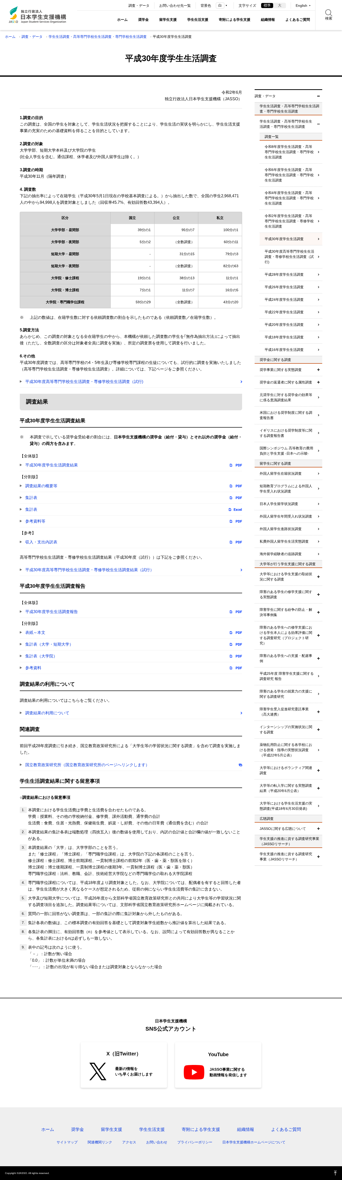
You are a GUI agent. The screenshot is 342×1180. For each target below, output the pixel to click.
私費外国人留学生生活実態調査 (284, 541)
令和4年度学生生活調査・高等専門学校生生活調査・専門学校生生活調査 (289, 198)
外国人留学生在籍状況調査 (281, 473)
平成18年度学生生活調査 (284, 337)
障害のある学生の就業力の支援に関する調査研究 (286, 694)
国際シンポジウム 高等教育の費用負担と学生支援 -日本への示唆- (286, 450)
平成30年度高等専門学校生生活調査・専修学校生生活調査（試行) (84, 381)
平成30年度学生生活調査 (284, 239)
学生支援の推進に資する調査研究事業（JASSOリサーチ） (286, 856)
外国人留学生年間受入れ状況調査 (286, 516)
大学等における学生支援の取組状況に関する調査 (286, 576)
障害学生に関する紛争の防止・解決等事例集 (286, 612)
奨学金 (143, 20)
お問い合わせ (156, 1142)
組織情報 (268, 20)
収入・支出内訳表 (41, 542)
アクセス (129, 1142)
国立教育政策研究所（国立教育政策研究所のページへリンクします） (87, 765)
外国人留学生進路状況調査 (281, 529)
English (301, 6)
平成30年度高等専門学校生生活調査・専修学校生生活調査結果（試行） (89, 570)
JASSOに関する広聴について (283, 829)
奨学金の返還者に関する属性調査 (286, 382)
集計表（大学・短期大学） (49, 644)
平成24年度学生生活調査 (284, 300)
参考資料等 (35, 521)
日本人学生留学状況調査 (279, 504)
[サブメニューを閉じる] (318, 96)
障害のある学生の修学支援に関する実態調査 (286, 594)
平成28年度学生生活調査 (284, 274)
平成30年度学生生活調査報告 (51, 612)
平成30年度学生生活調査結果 (51, 465)
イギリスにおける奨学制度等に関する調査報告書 (286, 433)
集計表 (31, 498)
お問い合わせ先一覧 (175, 6)
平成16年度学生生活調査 (284, 350)
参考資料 (33, 668)
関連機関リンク (100, 1142)
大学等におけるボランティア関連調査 (286, 770)
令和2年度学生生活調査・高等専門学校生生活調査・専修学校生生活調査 (289, 221)
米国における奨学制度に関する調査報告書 (286, 415)
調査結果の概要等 (41, 486)
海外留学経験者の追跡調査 (281, 554)
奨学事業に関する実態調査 (281, 370)
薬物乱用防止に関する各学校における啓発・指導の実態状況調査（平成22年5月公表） (286, 750)
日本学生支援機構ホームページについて (253, 1142)
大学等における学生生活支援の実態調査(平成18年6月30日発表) (286, 806)
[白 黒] (222, 5)
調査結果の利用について (47, 713)
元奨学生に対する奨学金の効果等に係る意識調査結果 (286, 397)
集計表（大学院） (41, 656)
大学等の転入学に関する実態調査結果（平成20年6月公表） (286, 788)
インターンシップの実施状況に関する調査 (286, 729)
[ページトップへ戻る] (335, 1173)
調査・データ (138, 6)
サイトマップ (67, 1142)
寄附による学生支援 (234, 20)
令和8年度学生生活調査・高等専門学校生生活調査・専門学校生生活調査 (289, 152)
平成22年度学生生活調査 (284, 312)
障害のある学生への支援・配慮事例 (286, 658)
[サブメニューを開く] (318, 370)
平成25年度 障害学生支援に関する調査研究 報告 (287, 676)
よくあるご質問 (297, 20)
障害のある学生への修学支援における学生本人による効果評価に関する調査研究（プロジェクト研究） (286, 635)
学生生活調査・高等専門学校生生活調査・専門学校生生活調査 (98, 37)
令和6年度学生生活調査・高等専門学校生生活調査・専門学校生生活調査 (289, 175)
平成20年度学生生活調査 (284, 325)
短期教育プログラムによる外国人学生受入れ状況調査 (286, 488)
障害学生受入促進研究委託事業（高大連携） (284, 711)
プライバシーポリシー (194, 1142)
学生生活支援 (197, 20)
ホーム (122, 20)
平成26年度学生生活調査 (284, 287)
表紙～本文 (35, 632)
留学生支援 (168, 20)
